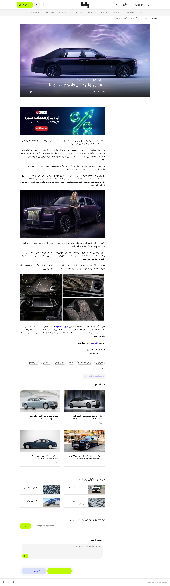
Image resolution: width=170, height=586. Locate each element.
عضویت (25, 526)
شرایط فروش (117, 12)
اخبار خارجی (99, 368)
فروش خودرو (34, 571)
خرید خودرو (59, 571)
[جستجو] (44, 5)
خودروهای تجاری (34, 12)
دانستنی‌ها (62, 12)
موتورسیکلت (49, 12)
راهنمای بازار (104, 12)
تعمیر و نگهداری (76, 12)
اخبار (140, 12)
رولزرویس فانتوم (84, 362)
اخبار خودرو (130, 12)
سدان (71, 362)
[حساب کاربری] (37, 5)
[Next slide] (23, 60)
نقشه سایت (151, 582)
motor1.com (94, 354)
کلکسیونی (46, 362)
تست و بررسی (91, 12)
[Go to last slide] (147, 60)
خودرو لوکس (60, 362)
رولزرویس (99, 362)
